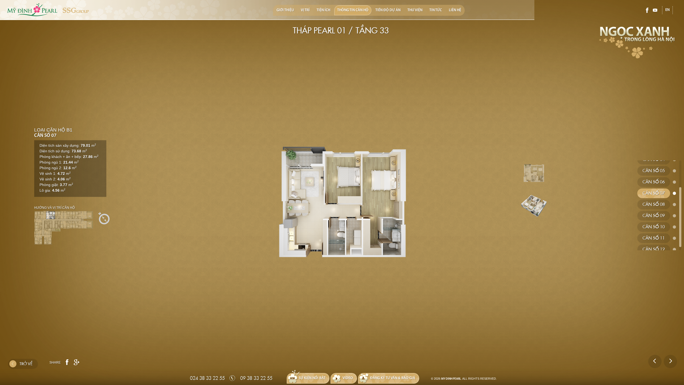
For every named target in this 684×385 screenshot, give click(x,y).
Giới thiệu (285, 10)
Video (348, 378)
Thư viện (414, 10)
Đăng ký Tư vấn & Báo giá (392, 378)
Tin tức (435, 10)
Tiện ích (323, 10)
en (667, 10)
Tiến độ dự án (388, 10)
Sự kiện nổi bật (312, 378)
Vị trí (305, 10)
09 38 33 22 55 (256, 378)
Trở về (26, 364)
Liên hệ (455, 10)
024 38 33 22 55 (207, 378)
